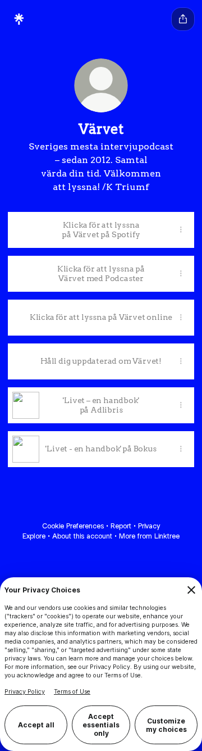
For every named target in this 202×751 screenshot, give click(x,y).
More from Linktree (149, 536)
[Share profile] (183, 19)
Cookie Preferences (73, 526)
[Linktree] (19, 19)
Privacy (149, 526)
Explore (33, 536)
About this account (82, 536)
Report (121, 526)
